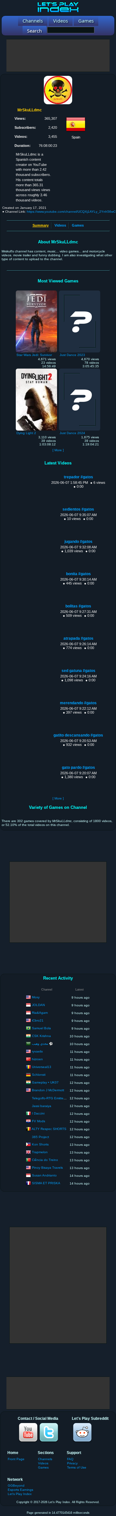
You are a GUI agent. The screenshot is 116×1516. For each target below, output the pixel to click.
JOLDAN (38, 1005)
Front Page (16, 1459)
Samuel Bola (41, 1028)
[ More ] (58, 450)
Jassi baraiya (41, 1106)
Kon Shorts (40, 1144)
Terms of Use (76, 1467)
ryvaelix (37, 1051)
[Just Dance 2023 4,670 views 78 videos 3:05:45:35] (79, 292)
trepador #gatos (78, 477)
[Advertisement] (58, 55)
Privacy (72, 1463)
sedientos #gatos (78, 509)
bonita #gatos (78, 574)
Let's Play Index (20, 1494)
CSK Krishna (41, 1036)
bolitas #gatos (78, 606)
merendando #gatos (78, 703)
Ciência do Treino (45, 1160)
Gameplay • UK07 (45, 1082)
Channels (45, 1459)
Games (78, 225)
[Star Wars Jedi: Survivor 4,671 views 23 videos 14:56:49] (36, 292)
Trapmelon (40, 1152)
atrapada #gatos (78, 638)
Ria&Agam (40, 1012)
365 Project (40, 1137)
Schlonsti (38, 1074)
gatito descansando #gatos (78, 735)
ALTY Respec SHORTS (49, 1129)
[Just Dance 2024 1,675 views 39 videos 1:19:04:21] (79, 370)
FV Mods (38, 1121)
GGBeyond (16, 1485)
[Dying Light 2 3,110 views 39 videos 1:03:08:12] (36, 370)
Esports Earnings (20, 1489)
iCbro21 (38, 1020)
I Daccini (38, 1113)
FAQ (70, 1459)
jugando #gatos (78, 541)
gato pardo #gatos (78, 767)
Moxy (36, 997)
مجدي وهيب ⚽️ (42, 1043)
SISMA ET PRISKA (46, 1183)
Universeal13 (41, 1067)
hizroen (37, 1059)
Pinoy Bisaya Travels (47, 1167)
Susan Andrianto (44, 1175)
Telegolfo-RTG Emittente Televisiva (57, 1098)
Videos (60, 225)
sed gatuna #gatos (78, 670)
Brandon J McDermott (48, 1090)
